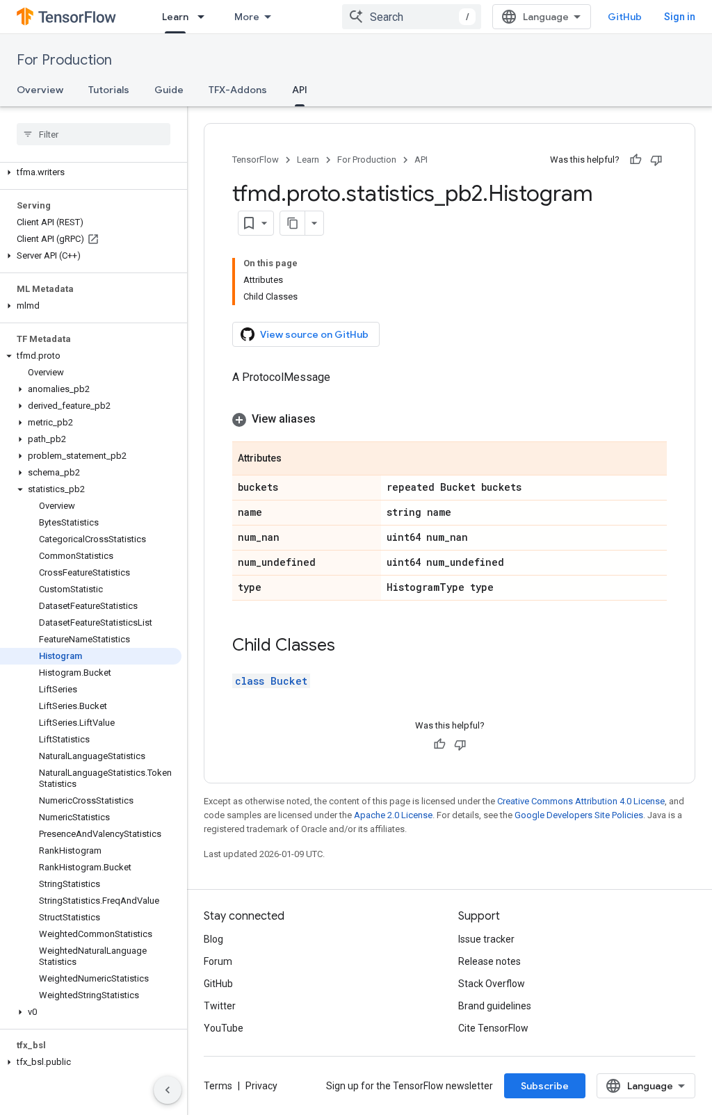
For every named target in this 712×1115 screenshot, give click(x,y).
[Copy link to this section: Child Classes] (349, 646)
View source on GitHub (314, 334)
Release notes (489, 961)
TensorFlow (255, 159)
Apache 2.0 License (393, 815)
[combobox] (411, 16)
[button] (90, 172)
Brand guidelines (494, 1005)
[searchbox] (93, 134)
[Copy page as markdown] (292, 223)
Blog (213, 939)
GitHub (625, 16)
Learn (175, 16)
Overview (40, 89)
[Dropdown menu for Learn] (205, 16)
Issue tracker (486, 939)
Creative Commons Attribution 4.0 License (581, 801)
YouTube (223, 1028)
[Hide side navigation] (167, 1090)
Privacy (261, 1085)
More (246, 16)
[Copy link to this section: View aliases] (329, 419)
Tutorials (108, 89)
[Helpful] (635, 159)
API (299, 89)
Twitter (220, 1005)
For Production (64, 60)
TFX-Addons (238, 89)
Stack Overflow (491, 983)
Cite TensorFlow (493, 1028)
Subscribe (545, 1086)
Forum (218, 961)
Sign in (679, 16)
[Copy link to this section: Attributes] (295, 459)
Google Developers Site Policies (579, 815)
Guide (169, 89)
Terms (218, 1085)
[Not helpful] (656, 159)
